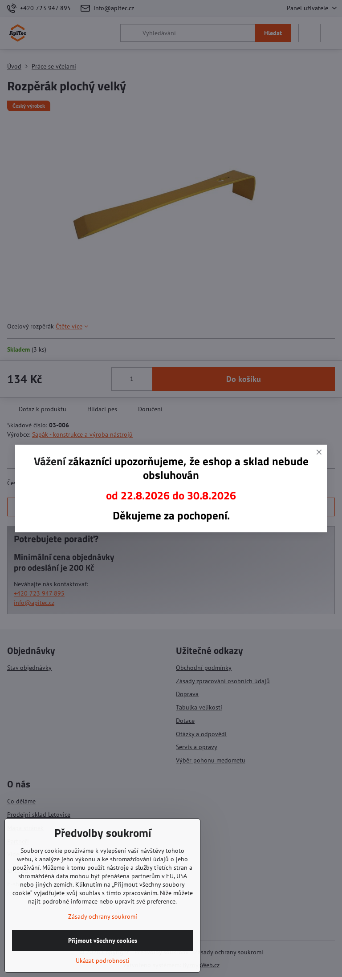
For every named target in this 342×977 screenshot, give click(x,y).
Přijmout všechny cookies (102, 940)
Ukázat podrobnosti (103, 961)
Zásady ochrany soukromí (102, 916)
